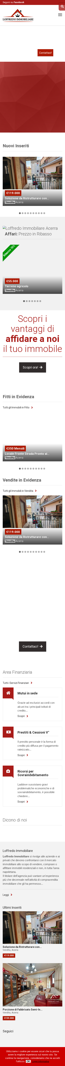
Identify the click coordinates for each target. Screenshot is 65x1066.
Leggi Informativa (40, 1061)
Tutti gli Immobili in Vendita (18, 490)
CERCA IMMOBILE (33, 120)
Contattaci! (45, 52)
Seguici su (13, 2)
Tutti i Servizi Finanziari (16, 682)
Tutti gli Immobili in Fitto (16, 407)
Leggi (6, 894)
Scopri (21, 716)
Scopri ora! (31, 367)
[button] (20, 213)
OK (28, 1061)
